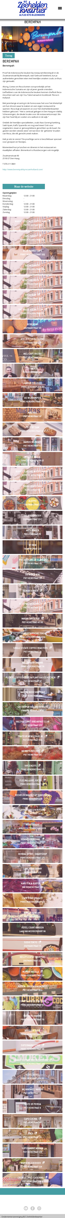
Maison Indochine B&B (32, 692)
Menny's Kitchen (30, 751)
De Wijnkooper (32, 398)
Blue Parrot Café (32, 251)
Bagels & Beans (32, 913)
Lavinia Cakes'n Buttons (32, 810)
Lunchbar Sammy (32, 869)
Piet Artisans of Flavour (32, 560)
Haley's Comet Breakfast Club (32, 722)
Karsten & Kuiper (30, 884)
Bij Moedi (32, 369)
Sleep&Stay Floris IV (30, 604)
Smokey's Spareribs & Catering (30, 1060)
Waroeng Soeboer (31, 1163)
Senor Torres (30, 591)
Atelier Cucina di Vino (32, 339)
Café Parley (30, 236)
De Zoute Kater (32, 516)
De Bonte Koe (32, 575)
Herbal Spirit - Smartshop (32, 854)
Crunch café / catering (30, 1178)
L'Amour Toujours (32, 383)
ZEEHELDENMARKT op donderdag (32, 795)
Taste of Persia (32, 1104)
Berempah (32, 325)
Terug (8, 56)
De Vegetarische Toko (33, 634)
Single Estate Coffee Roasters (30, 648)
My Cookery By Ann (32, 663)
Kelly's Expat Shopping (32, 957)
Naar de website (23, 187)
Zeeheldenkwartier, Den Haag (32, 9)
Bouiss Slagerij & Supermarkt (32, 472)
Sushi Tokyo (30, 942)
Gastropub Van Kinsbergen (33, 707)
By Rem (32, 545)
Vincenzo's (31, 766)
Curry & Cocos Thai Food (32, 1001)
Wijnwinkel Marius (32, 1090)
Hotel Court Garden (32, 928)
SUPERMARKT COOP (30, 1045)
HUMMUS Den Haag (30, 839)
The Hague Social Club (30, 310)
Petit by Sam (32, 428)
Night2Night (32, 825)
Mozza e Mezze (33, 457)
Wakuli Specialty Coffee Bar (30, 222)
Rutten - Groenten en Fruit (32, 987)
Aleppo (32, 501)
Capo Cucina (30, 1119)
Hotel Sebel (32, 1075)
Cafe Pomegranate (32, 898)
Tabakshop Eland (32, 486)
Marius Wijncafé (32, 442)
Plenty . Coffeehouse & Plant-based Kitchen (30, 678)
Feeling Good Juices (30, 781)
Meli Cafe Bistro (32, 354)
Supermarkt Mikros (32, 1148)
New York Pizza (30, 280)
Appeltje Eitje (32, 1031)
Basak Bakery (32, 266)
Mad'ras (32, 413)
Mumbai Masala (30, 972)
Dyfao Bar (30, 295)
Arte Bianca (32, 531)
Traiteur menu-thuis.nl (30, 737)
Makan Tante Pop (30, 619)
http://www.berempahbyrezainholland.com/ (23, 169)
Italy (30, 1134)
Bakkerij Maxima (33, 1016)
